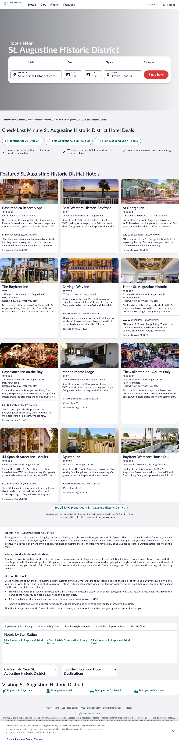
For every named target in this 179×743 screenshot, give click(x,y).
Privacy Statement (15, 739)
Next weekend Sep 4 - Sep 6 (120, 141)
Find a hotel (156, 74)
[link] (23, 691)
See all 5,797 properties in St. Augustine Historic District (90, 507)
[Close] (173, 731)
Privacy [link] (48, 708)
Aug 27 (96, 76)
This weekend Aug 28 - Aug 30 (71, 141)
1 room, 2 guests (122, 76)
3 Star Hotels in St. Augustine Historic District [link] (111, 642)
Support (153, 4)
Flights (54, 4)
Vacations (69, 4)
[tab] (30, 62)
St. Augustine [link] (70, 120)
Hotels (32, 4)
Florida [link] (57, 120)
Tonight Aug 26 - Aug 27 (24, 141)
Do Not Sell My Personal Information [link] (104, 708)
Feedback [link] (127, 708)
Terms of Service (34, 739)
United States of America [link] (39, 120)
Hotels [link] (22, 120)
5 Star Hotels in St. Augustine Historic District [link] (23, 642)
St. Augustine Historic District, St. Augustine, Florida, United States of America (40, 76)
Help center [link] (72, 708)
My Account (168, 5)
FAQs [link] (82, 708)
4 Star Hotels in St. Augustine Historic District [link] (67, 642)
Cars (43, 4)
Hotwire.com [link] (10, 120)
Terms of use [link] (59, 708)
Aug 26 (75, 76)
